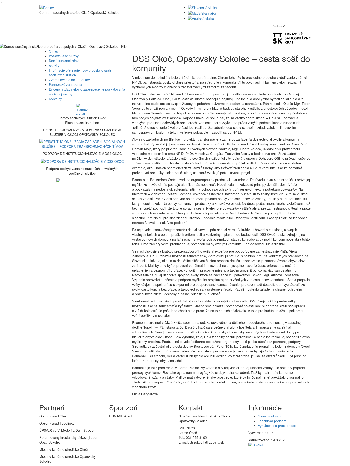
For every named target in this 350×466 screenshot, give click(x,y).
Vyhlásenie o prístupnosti (277, 425)
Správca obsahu (270, 416)
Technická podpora (272, 420)
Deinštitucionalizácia (64, 60)
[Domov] (46, 7)
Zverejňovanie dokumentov (69, 79)
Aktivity (54, 65)
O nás (53, 51)
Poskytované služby (64, 56)
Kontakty (55, 98)
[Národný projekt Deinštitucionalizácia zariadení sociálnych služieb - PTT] (82, 143)
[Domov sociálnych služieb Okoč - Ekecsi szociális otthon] (82, 109)
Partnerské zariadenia (65, 84)
